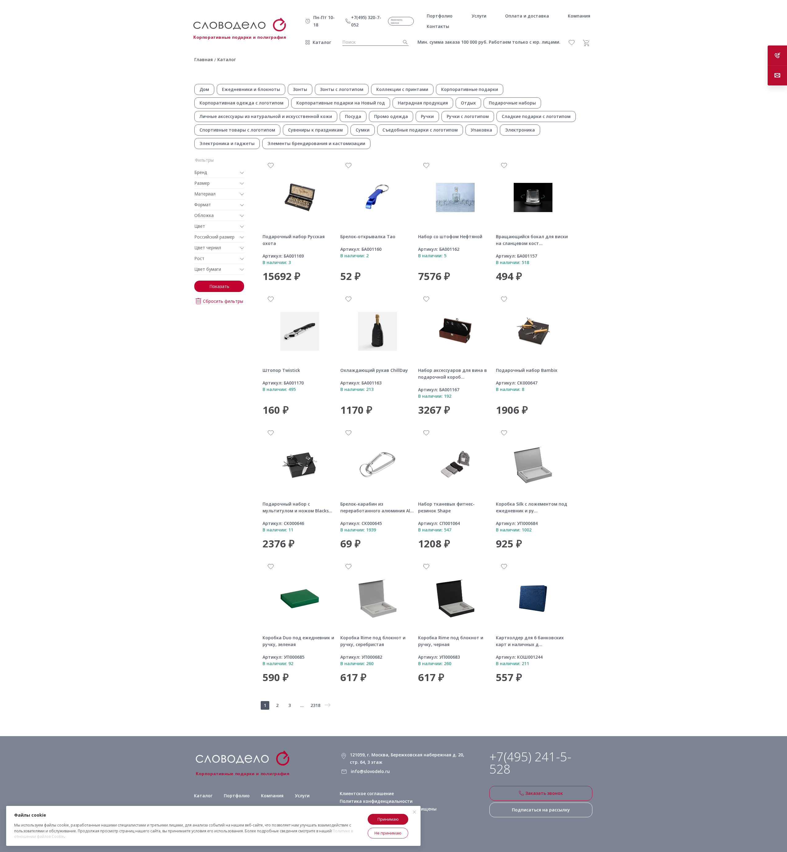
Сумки (363, 130)
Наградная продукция (423, 103)
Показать (219, 286)
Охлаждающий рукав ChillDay (374, 370)
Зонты (300, 89)
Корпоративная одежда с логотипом (241, 103)
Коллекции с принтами (402, 89)
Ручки (427, 116)
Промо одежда (391, 116)
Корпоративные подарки (469, 89)
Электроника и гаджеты (227, 143)
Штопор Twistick (281, 370)
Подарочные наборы (512, 103)
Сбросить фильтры (223, 301)
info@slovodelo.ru (370, 771)
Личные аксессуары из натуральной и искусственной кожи (266, 116)
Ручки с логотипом (468, 116)
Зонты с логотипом (341, 89)
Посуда (353, 116)
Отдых (468, 103)
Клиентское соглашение (367, 793)
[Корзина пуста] (588, 43)
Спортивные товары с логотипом (237, 130)
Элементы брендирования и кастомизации (316, 143)
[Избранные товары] (575, 42)
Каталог (322, 42)
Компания (272, 796)
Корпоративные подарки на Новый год (340, 103)
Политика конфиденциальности (376, 801)
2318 (315, 705)
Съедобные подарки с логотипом (420, 130)
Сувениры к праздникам (315, 130)
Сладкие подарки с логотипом (536, 116)
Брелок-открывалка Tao (367, 236)
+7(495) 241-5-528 (530, 763)
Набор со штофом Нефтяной (450, 236)
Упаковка (481, 130)
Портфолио (237, 796)
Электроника (520, 130)
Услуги (302, 796)
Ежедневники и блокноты (251, 89)
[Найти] (403, 42)
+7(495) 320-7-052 (366, 21)
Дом (204, 89)
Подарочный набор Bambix (526, 370)
